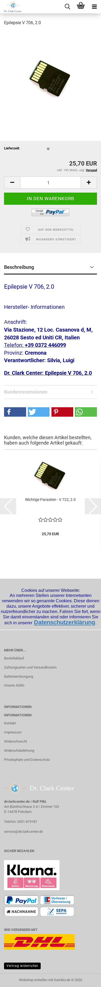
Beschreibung (19, 267)
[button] (12, 183)
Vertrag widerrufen (22, 966)
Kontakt (10, 723)
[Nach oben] (86, 979)
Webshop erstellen (33, 980)
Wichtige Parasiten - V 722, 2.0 (50, 499)
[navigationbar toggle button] (94, 6)
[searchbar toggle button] (67, 6)
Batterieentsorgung (18, 676)
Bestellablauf (14, 658)
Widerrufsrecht (15, 741)
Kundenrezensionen (25, 392)
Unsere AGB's (14, 685)
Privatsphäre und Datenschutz (27, 760)
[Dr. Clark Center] (11, 6)
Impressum (13, 732)
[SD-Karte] (51, 71)
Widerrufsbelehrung (19, 750)
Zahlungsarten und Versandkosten (30, 667)
